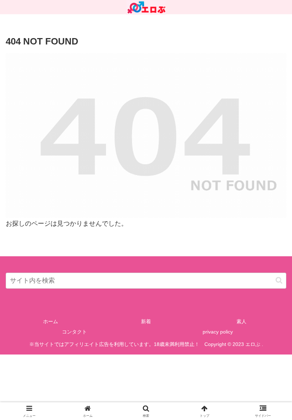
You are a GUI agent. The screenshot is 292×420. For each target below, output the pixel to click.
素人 (241, 321)
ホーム (50, 321)
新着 (146, 321)
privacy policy (218, 332)
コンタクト (74, 332)
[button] (279, 280)
